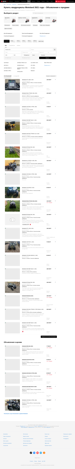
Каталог (43, 1)
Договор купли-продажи (27, 443)
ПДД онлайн (47, 443)
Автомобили (17, 1)
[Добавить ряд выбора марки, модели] (55, 49)
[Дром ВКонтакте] (34, 453)
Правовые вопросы (48, 445)
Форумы (46, 436)
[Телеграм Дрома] (41, 453)
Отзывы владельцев (26, 440)
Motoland (37, 70)
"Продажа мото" (23, 426)
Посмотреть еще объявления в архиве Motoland (16, 413)
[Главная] (4, 1)
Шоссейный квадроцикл (48, 33)
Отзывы (38, 1)
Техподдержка (66, 438)
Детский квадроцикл (12, 33)
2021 (6, 55)
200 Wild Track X (23, 65)
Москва (11, 1)
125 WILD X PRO (10, 70)
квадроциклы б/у (31, 427)
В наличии (43, 55)
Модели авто (37, 457)
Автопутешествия (48, 440)
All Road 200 (23, 71)
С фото (33, 55)
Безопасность (65, 436)
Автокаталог (25, 445)
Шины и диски (5, 440)
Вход (70, 1)
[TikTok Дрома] (31, 453)
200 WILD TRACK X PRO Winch (23, 68)
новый (35, 426)
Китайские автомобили (7, 443)
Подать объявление (6, 436)
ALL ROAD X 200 (37, 62)
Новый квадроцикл (24, 427)
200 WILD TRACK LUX (23, 62)
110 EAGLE (10, 62)
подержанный (40, 426)
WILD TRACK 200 (50, 62)
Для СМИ (43, 461)
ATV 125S (37, 65)
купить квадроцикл (47, 427)
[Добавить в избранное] (55, 79)
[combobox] (17, 49)
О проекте (31, 461)
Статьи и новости (48, 438)
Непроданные (26, 55)
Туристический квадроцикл (30, 33)
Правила (39, 461)
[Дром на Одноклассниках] (44, 453)
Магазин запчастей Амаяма (28, 438)
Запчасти (33, 1)
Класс (6, 52)
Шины (48, 1)
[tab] (6, 46)
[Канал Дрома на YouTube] (37, 453)
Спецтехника (5, 445)
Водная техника (26, 436)
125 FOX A (10, 65)
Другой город (41, 41)
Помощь (35, 461)
